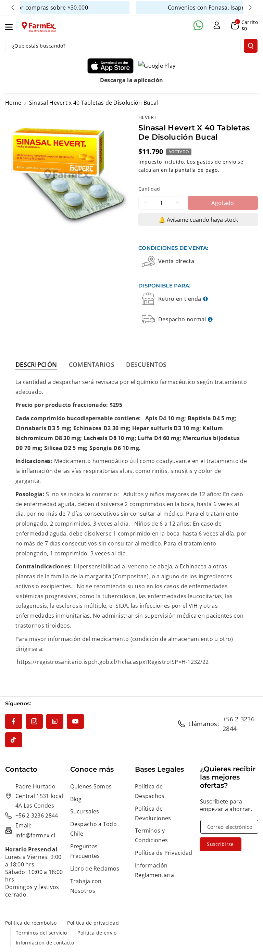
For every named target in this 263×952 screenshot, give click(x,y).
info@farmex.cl (35, 835)
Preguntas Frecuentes (85, 851)
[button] (12, 27)
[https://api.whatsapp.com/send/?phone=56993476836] (198, 25)
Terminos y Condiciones (151, 835)
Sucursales (84, 811)
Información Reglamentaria (154, 870)
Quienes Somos (91, 786)
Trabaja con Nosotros (86, 886)
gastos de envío (216, 161)
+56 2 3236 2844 (238, 724)
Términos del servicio (41, 932)
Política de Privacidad (163, 853)
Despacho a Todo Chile (93, 828)
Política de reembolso (31, 922)
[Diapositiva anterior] (12, 7)
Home (13, 102)
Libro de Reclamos (95, 868)
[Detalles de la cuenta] (216, 25)
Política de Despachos (150, 791)
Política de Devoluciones (153, 813)
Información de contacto (45, 942)
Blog (76, 799)
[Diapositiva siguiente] (250, 7)
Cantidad (149, 188)
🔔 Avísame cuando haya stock (198, 219)
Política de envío (96, 932)
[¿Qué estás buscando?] (251, 46)
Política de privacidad (93, 922)
